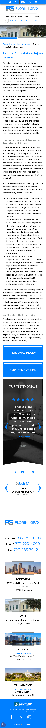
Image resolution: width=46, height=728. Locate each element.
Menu (36, 2)
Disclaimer (28, 724)
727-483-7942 (26, 549)
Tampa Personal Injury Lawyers (17, 44)
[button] (6, 426)
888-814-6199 (16, 21)
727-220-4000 (33, 21)
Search (30, 2)
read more (24, 436)
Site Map (16, 724)
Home (10, 2)
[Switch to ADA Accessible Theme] (3, 724)
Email (23, 2)
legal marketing (22, 711)
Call (16, 2)
